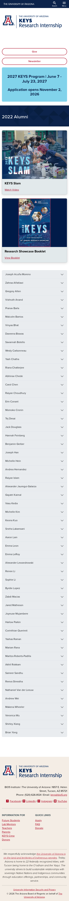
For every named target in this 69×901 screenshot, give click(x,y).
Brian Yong (11, 732)
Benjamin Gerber (14, 444)
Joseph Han (12, 452)
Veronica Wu (12, 715)
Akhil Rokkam (13, 664)
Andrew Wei (12, 698)
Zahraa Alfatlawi (14, 282)
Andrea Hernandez (15, 469)
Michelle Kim (12, 511)
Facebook (15, 801)
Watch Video (12, 189)
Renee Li (10, 571)
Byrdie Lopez (12, 588)
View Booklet (12, 257)
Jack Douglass (13, 427)
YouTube (62, 801)
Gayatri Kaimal (13, 495)
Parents (6, 832)
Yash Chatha (12, 359)
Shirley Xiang (12, 724)
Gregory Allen (13, 291)
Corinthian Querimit (16, 630)
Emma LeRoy (12, 554)
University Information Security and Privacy (34, 889)
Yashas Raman (13, 639)
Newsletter (34, 61)
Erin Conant (11, 401)
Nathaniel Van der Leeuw (19, 690)
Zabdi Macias (12, 596)
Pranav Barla (12, 308)
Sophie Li (10, 579)
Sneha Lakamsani (15, 528)
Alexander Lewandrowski (19, 562)
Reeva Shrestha (14, 681)
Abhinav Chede (14, 376)
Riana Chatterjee (14, 367)
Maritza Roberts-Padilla (18, 656)
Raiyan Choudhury (15, 393)
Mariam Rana (12, 647)
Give (34, 51)
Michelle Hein (13, 461)
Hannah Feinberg (15, 435)
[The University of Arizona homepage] (18, 4)
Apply (38, 820)
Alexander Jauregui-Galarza (20, 486)
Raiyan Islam (12, 478)
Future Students (11, 820)
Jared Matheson (14, 605)
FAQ (37, 824)
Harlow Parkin (13, 622)
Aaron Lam (11, 537)
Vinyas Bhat (12, 325)
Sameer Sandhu (14, 673)
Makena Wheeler (14, 707)
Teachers (7, 828)
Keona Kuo (11, 520)
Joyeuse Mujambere (16, 613)
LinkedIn (31, 801)
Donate (39, 828)
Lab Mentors (9, 824)
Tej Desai (10, 418)
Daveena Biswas (14, 333)
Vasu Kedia (11, 503)
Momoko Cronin (14, 410)
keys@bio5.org (59, 794)
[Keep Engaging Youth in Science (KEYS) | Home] (34, 21)
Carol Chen (11, 384)
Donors (6, 839)
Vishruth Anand (14, 299)
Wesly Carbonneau (15, 350)
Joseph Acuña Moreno (18, 274)
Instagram (46, 801)
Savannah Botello (15, 342)
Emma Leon (11, 545)
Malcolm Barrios (14, 316)
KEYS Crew (8, 835)
